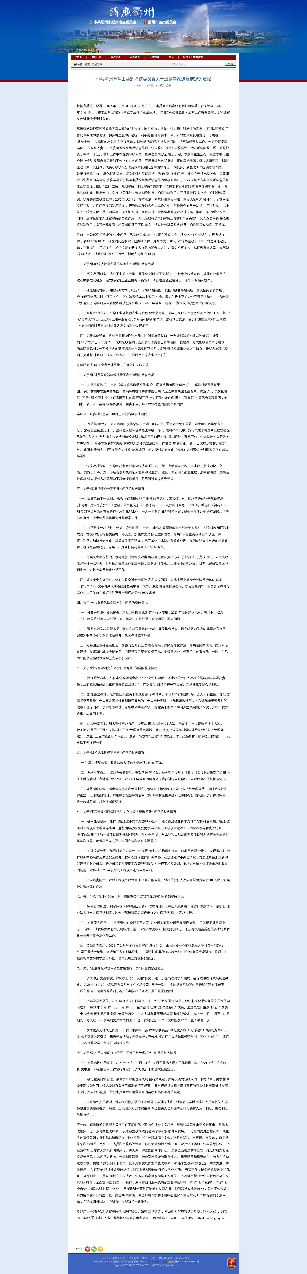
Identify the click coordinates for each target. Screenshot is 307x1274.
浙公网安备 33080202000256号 (185, 1261)
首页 (87, 64)
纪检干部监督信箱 (193, 57)
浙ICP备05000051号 (157, 1261)
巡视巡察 (97, 64)
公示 (171, 57)
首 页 (79, 57)
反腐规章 (154, 57)
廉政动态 (116, 57)
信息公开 (96, 57)
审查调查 (135, 57)
